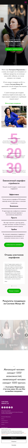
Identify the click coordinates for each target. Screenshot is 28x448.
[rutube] (9, 407)
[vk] (2, 407)
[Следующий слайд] (27, 273)
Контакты (2, 424)
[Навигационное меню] (26, 2)
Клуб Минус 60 (4, 427)
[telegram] (7, 407)
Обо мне (2, 418)
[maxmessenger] (12, 407)
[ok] (5, 407)
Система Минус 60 (4, 420)
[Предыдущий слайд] (1, 273)
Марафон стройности (4, 422)
